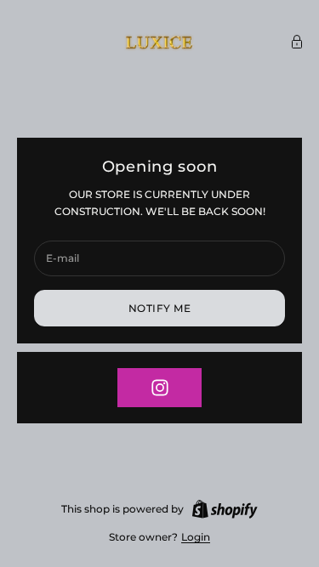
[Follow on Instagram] (159, 387)
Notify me (159, 308)
